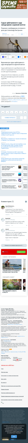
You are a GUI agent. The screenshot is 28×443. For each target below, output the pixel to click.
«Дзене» (23, 100)
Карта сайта (3, 379)
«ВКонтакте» (17, 100)
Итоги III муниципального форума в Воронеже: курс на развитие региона (8, 174)
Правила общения (5, 389)
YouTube (20, 351)
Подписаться (21, 252)
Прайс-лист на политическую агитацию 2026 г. (11, 386)
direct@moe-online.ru (7, 340)
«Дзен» (2, 351)
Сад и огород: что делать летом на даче (9, 375)
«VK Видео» (14, 101)
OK (14, 436)
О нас (2, 368)
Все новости (3, 382)
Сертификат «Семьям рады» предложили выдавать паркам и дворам (9, 180)
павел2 (7, 229)
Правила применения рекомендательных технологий (12, 396)
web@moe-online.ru (10, 324)
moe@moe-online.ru (18, 324)
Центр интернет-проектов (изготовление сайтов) (11, 399)
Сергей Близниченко (10, 206)
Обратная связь (4, 372)
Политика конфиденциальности (8, 392)
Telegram (10, 100)
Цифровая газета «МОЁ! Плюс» (7, 365)
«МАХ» (22, 96)
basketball (7, 218)
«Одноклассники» (14, 351)
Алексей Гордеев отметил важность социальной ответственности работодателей (8, 168)
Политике (20, 430)
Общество (4, 33)
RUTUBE (23, 351)
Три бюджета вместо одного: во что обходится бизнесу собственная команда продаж (9, 186)
